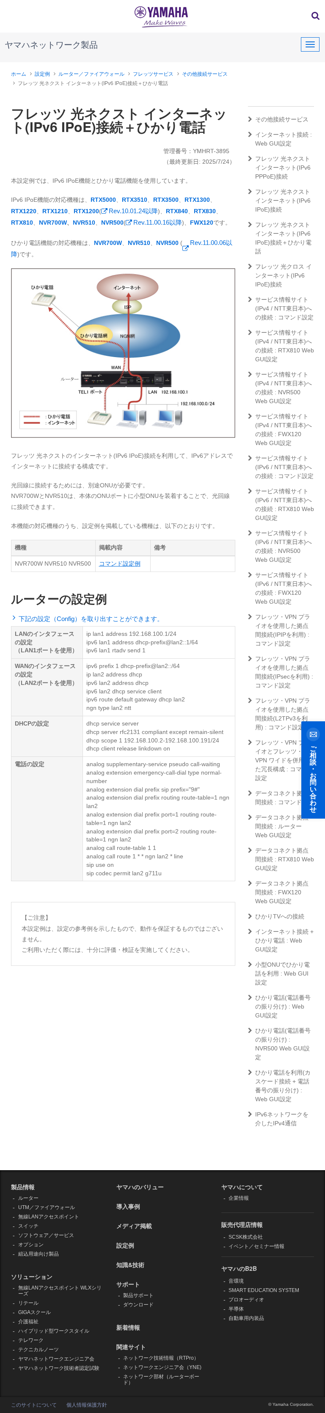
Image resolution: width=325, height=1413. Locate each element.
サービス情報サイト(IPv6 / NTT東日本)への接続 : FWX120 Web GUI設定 (283, 588)
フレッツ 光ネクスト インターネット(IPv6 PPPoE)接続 (283, 167)
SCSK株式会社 (246, 1237)
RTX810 (22, 222)
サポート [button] (128, 1284)
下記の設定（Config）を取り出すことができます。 (91, 618)
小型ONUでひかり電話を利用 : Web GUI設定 (282, 973)
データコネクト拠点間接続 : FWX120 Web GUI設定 (281, 892)
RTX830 (205, 211)
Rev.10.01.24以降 (133, 210)
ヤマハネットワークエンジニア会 (56, 1359)
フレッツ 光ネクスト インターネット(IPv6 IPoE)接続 (283, 200)
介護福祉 (28, 1322)
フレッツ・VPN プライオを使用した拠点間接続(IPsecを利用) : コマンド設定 (284, 672)
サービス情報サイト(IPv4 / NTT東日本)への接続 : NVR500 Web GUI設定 (283, 387)
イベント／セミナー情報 (256, 1246)
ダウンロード (138, 1305)
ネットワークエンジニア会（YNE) (162, 1367)
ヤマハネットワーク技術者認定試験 (58, 1368)
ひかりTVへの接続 (279, 916)
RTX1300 (197, 199)
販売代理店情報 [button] (242, 1224)
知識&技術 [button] (130, 1264)
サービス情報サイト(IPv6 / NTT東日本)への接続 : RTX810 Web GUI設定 (284, 504)
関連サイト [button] (131, 1346)
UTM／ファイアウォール (46, 1207)
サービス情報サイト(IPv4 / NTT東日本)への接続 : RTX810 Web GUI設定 (284, 346)
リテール (28, 1303)
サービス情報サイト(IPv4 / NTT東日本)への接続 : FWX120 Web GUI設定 (283, 429)
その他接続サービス (205, 74)
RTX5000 (103, 199)
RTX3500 (166, 199)
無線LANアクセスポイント (48, 1217)
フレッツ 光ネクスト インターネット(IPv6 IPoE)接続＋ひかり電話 (283, 238)
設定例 (42, 74)
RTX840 (177, 211)
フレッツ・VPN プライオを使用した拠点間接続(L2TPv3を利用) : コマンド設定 (282, 714)
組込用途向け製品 (38, 1254)
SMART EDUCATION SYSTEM (264, 1290)
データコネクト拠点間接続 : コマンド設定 (284, 797)
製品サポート (138, 1295)
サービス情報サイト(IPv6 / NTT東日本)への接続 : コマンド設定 (284, 467)
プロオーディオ (246, 1300)
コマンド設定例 (119, 563)
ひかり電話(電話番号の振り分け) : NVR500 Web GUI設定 (283, 1044)
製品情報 (23, 1186)
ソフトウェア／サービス (46, 1235)
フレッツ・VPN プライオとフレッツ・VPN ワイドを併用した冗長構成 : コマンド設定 (284, 760)
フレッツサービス (153, 74)
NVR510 (84, 222)
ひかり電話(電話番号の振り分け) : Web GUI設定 (283, 1006)
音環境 (236, 1281)
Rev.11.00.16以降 (157, 222)
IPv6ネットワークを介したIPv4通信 (281, 1119)
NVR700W (53, 222)
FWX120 (201, 222)
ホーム (18, 74)
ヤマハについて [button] (242, 1186)
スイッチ (28, 1226)
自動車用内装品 (246, 1318)
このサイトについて (34, 1405)
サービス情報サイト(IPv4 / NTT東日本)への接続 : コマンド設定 (284, 308)
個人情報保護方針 (86, 1405)
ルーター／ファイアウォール (91, 74)
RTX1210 (55, 211)
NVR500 (112, 222)
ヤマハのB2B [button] (239, 1268)
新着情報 (128, 1327)
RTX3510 (134, 199)
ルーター (28, 1198)
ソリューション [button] (31, 1276)
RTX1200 (86, 211)
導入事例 (128, 1206)
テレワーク (31, 1340)
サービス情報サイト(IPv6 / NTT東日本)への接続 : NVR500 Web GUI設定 (283, 546)
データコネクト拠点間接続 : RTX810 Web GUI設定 (284, 859)
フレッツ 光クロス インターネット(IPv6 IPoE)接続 (283, 275)
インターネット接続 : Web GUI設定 (283, 139)
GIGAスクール (34, 1312)
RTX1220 (23, 211)
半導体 (236, 1309)
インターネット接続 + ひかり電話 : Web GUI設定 (284, 940)
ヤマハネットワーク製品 (51, 45)
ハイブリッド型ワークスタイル (53, 1331)
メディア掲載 (134, 1225)
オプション (31, 1245)
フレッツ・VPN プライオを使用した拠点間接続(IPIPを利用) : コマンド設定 (282, 630)
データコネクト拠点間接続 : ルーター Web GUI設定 (281, 826)
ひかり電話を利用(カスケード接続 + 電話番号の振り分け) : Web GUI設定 (283, 1085)
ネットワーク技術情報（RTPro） (161, 1358)
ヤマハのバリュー (140, 1186)
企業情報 (239, 1198)
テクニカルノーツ (38, 1350)
